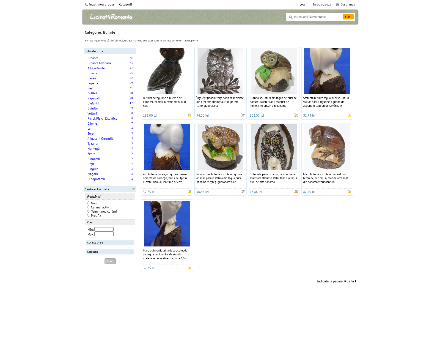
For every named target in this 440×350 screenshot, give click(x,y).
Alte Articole (96, 68)
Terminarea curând (103, 211)
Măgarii (93, 174)
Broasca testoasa (99, 63)
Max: (91, 234)
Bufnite (93, 108)
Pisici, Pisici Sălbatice (102, 118)
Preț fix (95, 215)
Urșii (91, 164)
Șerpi (91, 133)
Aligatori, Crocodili (101, 139)
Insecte (92, 73)
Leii (90, 128)
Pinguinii (94, 169)
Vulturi (92, 113)
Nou (93, 203)
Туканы (93, 144)
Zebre (91, 154)
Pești (91, 88)
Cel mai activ (99, 207)
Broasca (93, 58)
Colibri (92, 93)
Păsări (92, 78)
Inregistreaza (322, 4)
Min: (91, 229)
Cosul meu (348, 4)
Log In (304, 4)
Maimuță (94, 149)
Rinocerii (94, 159)
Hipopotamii (96, 179)
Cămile (92, 123)
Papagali (94, 98)
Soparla (93, 83)
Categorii (125, 4)
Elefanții (93, 103)
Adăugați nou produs (100, 4)
